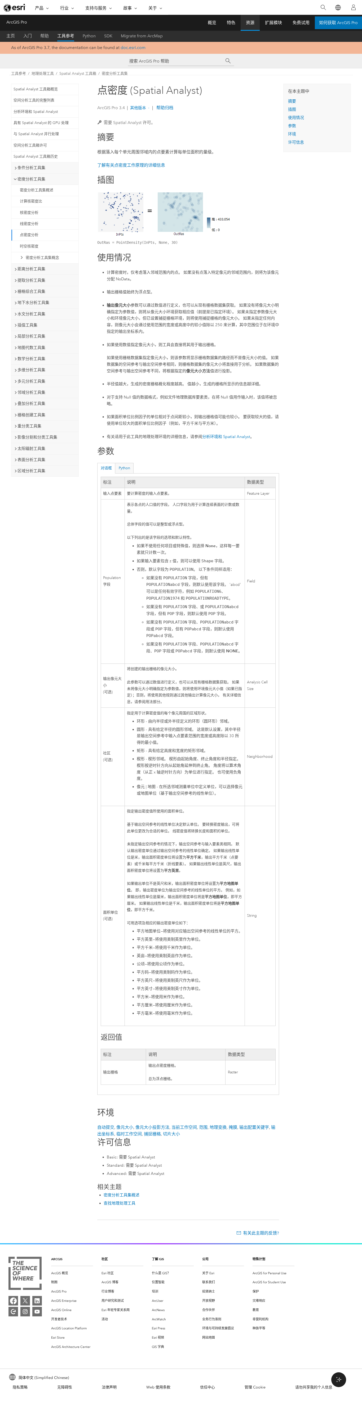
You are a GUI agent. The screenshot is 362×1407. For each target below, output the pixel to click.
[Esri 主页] (15, 7)
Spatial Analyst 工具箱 (77, 73)
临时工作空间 (129, 1133)
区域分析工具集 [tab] (31, 470)
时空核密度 (29, 246)
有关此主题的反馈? (261, 1233)
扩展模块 (273, 22)
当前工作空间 (184, 1127)
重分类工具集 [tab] (29, 426)
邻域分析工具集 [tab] (31, 392)
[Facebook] (13, 1301)
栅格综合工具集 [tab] (31, 291)
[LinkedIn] (37, 1301)
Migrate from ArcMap (142, 35)
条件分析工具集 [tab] (31, 167)
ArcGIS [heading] (57, 1259)
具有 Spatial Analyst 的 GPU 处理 (41, 123)
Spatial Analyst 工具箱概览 (36, 89)
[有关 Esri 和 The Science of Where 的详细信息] (25, 1274)
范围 (203, 1127)
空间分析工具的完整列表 (34, 100)
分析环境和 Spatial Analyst (36, 111)
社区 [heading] (104, 1259)
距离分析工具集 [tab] (31, 269)
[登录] (353, 7)
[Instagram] (25, 1311)
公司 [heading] (205, 1259)
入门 (27, 35)
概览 (212, 22)
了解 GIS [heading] (158, 1259)
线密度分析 (29, 224)
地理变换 (218, 1127)
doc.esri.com (133, 47)
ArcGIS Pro (16, 22)
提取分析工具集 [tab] (31, 280)
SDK (108, 35)
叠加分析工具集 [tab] (31, 403)
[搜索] (323, 7)
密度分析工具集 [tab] (31, 179)
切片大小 (171, 1133)
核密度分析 (29, 212)
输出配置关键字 (254, 1127)
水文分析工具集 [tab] (31, 314)
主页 (10, 35)
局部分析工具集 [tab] (31, 336)
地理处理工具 (43, 73)
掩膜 (233, 1127)
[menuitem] (72, 1273)
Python (89, 35)
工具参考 (65, 35)
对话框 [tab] (106, 468)
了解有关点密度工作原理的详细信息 (131, 165)
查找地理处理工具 (119, 1203)
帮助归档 (164, 107)
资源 (250, 22)
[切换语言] (337, 7)
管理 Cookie (255, 1387)
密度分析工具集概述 (36, 190)
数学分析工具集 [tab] (31, 358)
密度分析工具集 (115, 73)
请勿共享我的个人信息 (313, 1387)
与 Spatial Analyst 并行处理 (36, 134)
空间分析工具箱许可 (30, 145)
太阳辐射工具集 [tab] (31, 448)
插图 (292, 109)
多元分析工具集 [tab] (31, 381)
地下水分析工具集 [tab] (33, 302)
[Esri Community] (13, 1311)
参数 (292, 125)
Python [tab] (124, 468)
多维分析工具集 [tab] (31, 370)
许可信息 (296, 142)
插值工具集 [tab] (27, 325)
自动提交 (105, 1127)
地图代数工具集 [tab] (31, 347)
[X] (25, 1301)
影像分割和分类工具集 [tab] (37, 437)
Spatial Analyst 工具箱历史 (36, 156)
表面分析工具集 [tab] (31, 459)
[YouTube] (37, 1311)
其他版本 (138, 107)
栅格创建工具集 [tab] (31, 415)
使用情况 (296, 117)
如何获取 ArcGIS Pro (338, 22)
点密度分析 (29, 235)
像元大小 (124, 1127)
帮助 (44, 35)
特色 (231, 22)
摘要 (292, 101)
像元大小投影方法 (152, 1127)
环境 (292, 134)
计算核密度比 (31, 201)
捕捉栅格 (152, 1133)
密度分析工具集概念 (42, 257)
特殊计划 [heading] (259, 1259)
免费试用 (301, 22)
